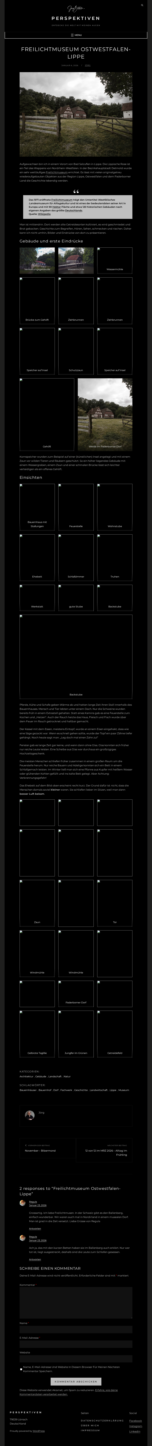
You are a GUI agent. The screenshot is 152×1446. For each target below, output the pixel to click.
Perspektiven (76, 18)
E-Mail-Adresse (30, 1337)
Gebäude (40, 1076)
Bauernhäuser (28, 1090)
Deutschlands (73, 210)
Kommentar (28, 1284)
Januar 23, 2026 (37, 1205)
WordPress (39, 1431)
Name (24, 1323)
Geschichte (81, 1090)
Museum (123, 1090)
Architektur (26, 1076)
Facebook (135, 1420)
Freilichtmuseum (57, 172)
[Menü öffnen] (76, 35)
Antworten (35, 1228)
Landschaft (55, 1076)
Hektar (56, 207)
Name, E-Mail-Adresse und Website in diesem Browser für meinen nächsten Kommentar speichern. (71, 1369)
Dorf (55, 1090)
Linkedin (134, 1431)
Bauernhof (45, 1090)
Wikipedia (44, 214)
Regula (33, 1201)
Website (25, 1352)
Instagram (135, 1426)
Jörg (88, 65)
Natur (67, 1076)
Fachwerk (66, 1090)
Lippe (113, 1090)
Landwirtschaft (99, 1090)
